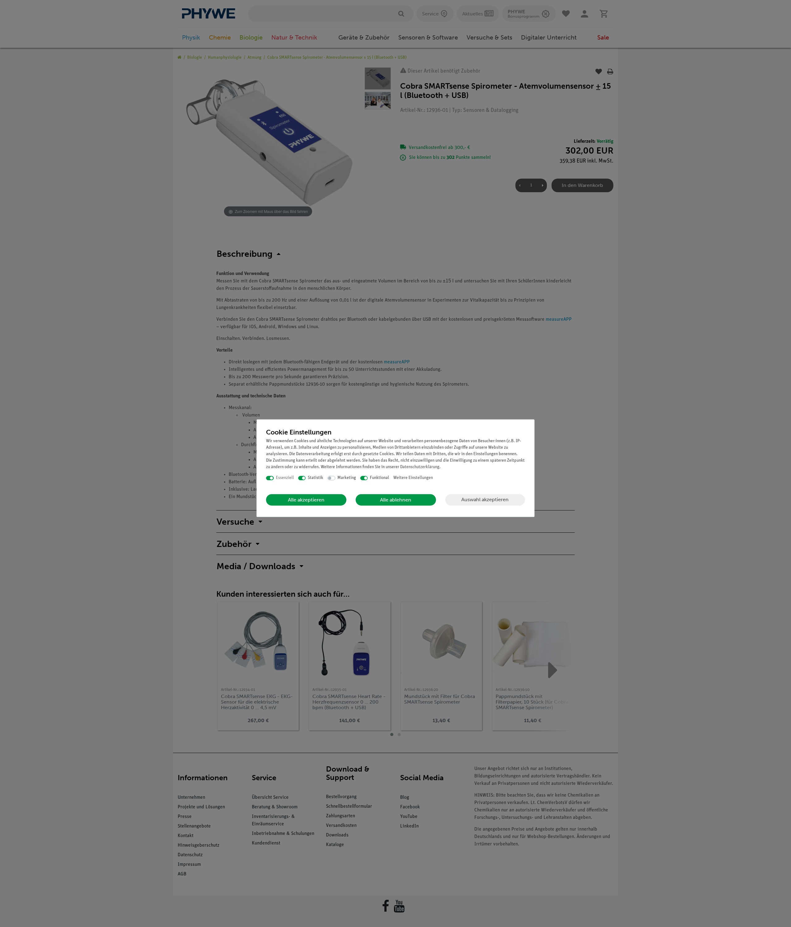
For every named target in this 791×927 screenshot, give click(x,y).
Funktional (379, 478)
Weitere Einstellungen (413, 478)
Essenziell (285, 478)
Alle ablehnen (395, 500)
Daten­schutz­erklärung (419, 467)
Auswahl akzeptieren (485, 499)
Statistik (315, 478)
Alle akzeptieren (306, 500)
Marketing (346, 478)
